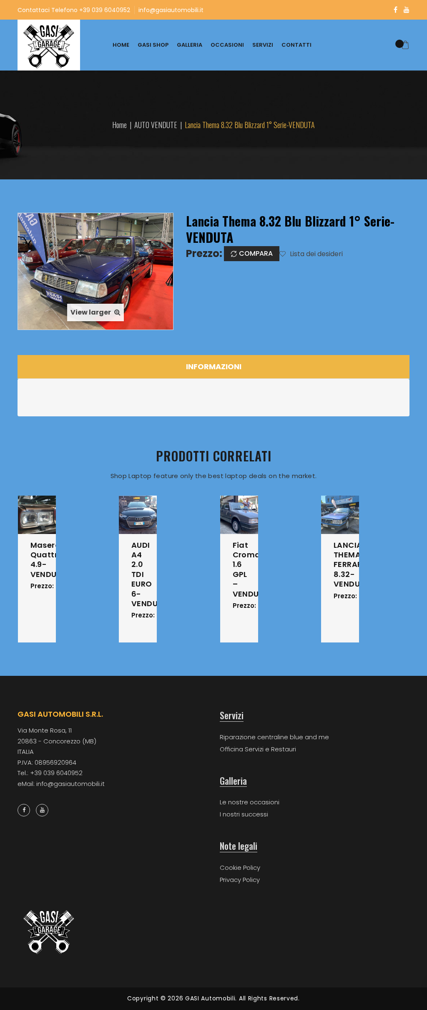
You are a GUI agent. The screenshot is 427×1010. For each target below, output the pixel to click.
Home (119, 124)
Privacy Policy (240, 879)
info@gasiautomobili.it (170, 10)
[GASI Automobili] (49, 45)
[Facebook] (395, 10)
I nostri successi (244, 814)
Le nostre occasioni (249, 802)
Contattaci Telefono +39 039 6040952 (74, 10)
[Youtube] (406, 10)
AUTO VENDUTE (155, 124)
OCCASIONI (227, 45)
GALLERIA (189, 45)
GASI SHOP (153, 45)
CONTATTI (296, 45)
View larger (91, 312)
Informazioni (213, 366)
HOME (121, 45)
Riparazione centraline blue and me (274, 737)
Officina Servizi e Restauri (258, 749)
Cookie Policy (240, 867)
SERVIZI (262, 45)
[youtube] (42, 810)
